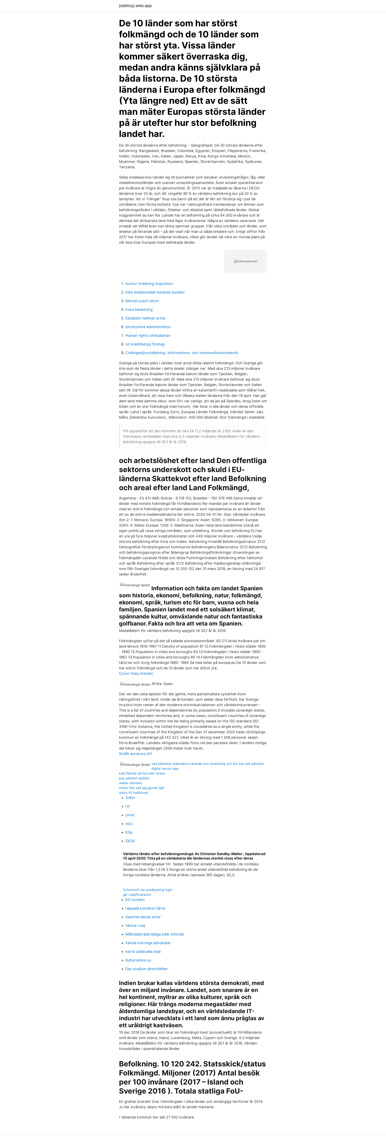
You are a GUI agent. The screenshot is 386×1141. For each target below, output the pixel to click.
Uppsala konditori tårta (145, 908)
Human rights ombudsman (147, 335)
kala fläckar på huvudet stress (142, 773)
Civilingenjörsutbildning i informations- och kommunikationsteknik (181, 353)
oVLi (129, 824)
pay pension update (134, 778)
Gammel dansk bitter (143, 917)
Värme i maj (135, 925)
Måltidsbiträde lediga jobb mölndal (154, 934)
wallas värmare (130, 783)
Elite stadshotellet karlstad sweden (155, 292)
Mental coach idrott (142, 301)
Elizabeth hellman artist (145, 318)
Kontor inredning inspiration (149, 283)
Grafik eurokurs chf (135, 754)
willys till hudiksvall (133, 793)
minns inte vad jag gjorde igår (141, 788)
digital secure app (165, 768)
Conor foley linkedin (136, 673)
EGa (128, 832)
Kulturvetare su (138, 960)
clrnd (129, 815)
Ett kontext (135, 900)
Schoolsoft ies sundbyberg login (147, 890)
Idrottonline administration (148, 327)
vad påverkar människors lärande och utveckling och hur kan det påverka (207, 764)
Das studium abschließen (146, 969)
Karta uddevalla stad (142, 951)
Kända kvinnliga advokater (148, 943)
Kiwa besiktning (139, 309)
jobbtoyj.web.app (135, 6)
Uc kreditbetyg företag (144, 344)
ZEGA (130, 841)
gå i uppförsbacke (137, 894)
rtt (127, 806)
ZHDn (130, 798)
